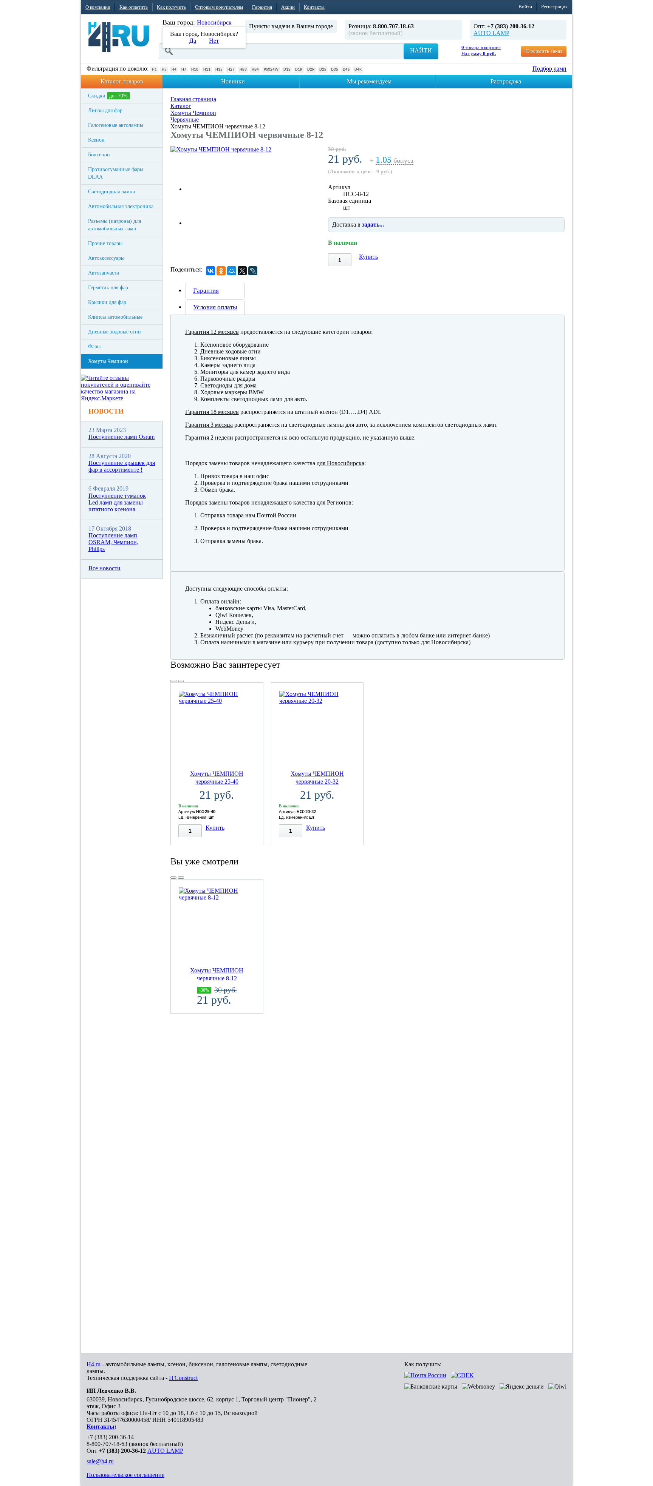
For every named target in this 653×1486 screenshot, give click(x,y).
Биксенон (99, 154)
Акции (288, 7)
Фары (94, 346)
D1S (286, 70)
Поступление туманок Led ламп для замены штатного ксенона (117, 502)
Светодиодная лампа (111, 191)
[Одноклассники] (221, 270)
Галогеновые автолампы (115, 125)
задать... (373, 224)
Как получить (171, 7)
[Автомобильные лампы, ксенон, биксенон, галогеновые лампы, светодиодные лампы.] (118, 37)
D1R (298, 70)
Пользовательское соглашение (125, 1475)
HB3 (243, 70)
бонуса (394, 161)
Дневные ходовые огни (114, 332)
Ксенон (96, 140)
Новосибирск (214, 22)
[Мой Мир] (231, 270)
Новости (106, 411)
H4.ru (94, 1364)
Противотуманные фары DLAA (115, 173)
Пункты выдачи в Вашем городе (291, 26)
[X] (242, 270)
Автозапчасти (103, 273)
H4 (174, 70)
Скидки (108, 96)
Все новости (104, 568)
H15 (219, 70)
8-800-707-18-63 (107, 1444)
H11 (206, 70)
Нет (214, 40)
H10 (194, 70)
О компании (97, 7)
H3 (164, 70)
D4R (358, 70)
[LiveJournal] (252, 270)
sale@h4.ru (100, 1461)
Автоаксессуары (106, 258)
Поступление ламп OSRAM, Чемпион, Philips (113, 542)
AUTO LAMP (491, 33)
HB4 (255, 70)
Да (192, 40)
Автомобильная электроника (120, 206)
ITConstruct (183, 1378)
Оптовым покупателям (219, 7)
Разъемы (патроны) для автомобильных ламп (114, 224)
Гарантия (262, 7)
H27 (231, 70)
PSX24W (271, 70)
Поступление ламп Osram (121, 437)
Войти (525, 6)
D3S (334, 70)
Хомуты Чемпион (108, 361)
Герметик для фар (108, 287)
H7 (183, 70)
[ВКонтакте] (210, 270)
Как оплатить (133, 7)
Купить (368, 256)
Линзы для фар (105, 110)
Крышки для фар (107, 302)
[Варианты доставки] (425, 1375)
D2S (322, 70)
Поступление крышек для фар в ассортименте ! (121, 466)
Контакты (314, 7)
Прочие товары (105, 243)
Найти (421, 50)
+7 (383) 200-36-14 (110, 1437)
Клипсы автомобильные (115, 317)
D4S (346, 70)
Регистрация (554, 6)
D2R (310, 70)
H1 (154, 70)
